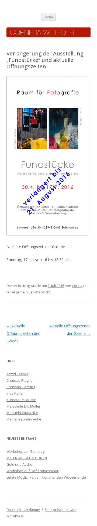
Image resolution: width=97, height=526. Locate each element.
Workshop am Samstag (25, 451)
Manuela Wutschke (22, 412)
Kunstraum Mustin (21, 399)
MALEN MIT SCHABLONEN (26, 457)
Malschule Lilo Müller (23, 406)
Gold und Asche (19, 464)
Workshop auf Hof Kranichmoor (32, 470)
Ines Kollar (15, 393)
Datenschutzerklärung (23, 509)
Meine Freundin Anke (23, 419)
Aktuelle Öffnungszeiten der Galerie (23, 333)
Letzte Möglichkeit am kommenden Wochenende (46, 477)
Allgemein (20, 292)
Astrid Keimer (17, 373)
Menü (48, 17)
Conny (77, 285)
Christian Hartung (20, 386)
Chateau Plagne (19, 380)
